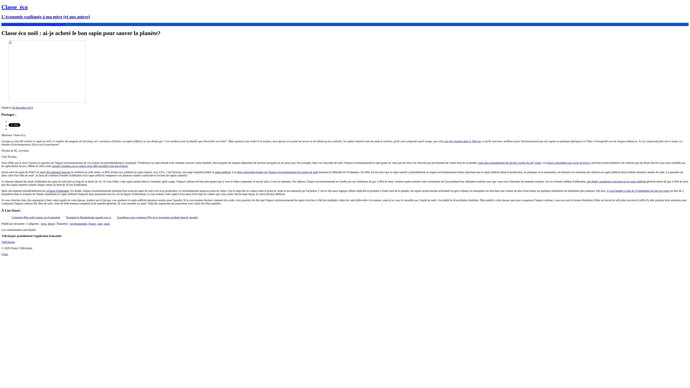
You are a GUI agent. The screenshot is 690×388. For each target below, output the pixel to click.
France (92, 223)
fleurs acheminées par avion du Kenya (569, 162)
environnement (78, 223)
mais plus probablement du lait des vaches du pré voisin (509, 162)
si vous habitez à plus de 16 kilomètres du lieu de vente (638, 190)
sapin (107, 223)
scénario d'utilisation (57, 190)
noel (100, 223)
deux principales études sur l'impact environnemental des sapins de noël (277, 172)
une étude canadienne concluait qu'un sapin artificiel (616, 181)
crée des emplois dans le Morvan (462, 141)
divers (51, 223)
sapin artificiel (223, 172)
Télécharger (8, 242)
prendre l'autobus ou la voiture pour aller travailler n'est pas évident (90, 166)
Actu (43, 223)
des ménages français (58, 172)
